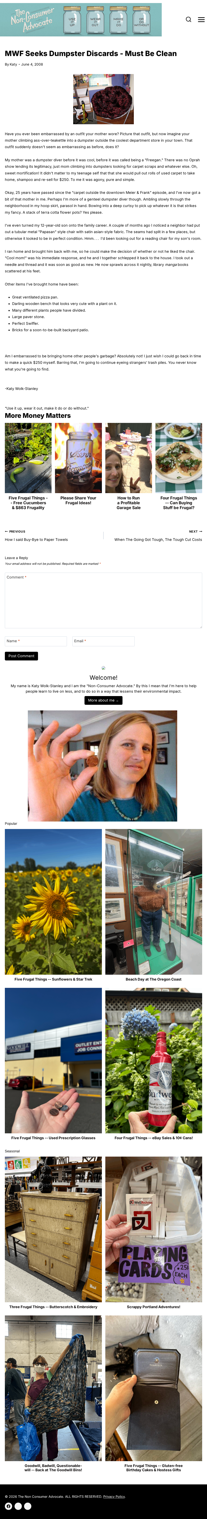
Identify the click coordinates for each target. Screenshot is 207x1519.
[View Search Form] (189, 20)
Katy (13, 64)
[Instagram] (18, 1506)
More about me (101, 700)
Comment (16, 577)
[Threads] (27, 1506)
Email (80, 641)
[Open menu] (201, 20)
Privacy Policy (114, 1497)
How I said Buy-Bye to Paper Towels (36, 536)
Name (13, 641)
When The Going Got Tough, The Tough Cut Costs (158, 536)
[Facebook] (8, 1506)
